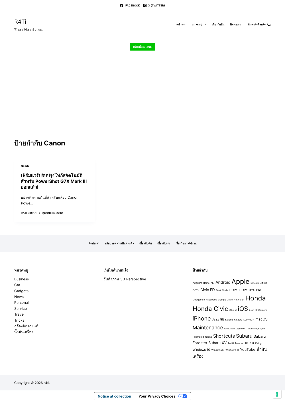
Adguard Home (201, 283)
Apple (240, 281)
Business (21, 279)
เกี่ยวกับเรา (163, 243)
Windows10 (217, 350)
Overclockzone (256, 328)
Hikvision (239, 299)
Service (20, 308)
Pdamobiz (198, 336)
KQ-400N (248, 319)
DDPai (233, 290)
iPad (251, 310)
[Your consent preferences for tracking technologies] (277, 394)
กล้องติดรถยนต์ (26, 326)
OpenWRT (241, 328)
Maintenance (208, 327)
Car (17, 285)
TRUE (248, 343)
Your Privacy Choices (156, 396)
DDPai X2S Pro (250, 290)
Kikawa (238, 319)
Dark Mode (222, 290)
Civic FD (207, 290)
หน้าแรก (181, 24)
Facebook (211, 299)
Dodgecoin (199, 299)
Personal (21, 302)
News (25, 165)
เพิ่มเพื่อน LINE (142, 47)
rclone (208, 336)
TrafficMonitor (236, 343)
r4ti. (47, 383)
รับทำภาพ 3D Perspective (125, 279)
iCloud (233, 310)
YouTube (247, 349)
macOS (261, 319)
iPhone (202, 318)
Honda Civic (210, 308)
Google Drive (225, 299)
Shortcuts (224, 336)
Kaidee (229, 319)
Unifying (257, 343)
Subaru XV (217, 343)
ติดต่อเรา (235, 24)
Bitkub (263, 283)
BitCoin (254, 283)
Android (223, 282)
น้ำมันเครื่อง (23, 332)
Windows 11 (232, 350)
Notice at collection (114, 396)
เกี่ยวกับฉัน (218, 24)
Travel (19, 314)
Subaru (244, 336)
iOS (243, 308)
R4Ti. (21, 21)
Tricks (19, 320)
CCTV (196, 290)
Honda (255, 298)
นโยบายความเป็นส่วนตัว (119, 243)
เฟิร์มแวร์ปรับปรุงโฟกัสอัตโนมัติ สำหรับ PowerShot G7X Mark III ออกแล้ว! (54, 181)
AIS (212, 283)
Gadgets (21, 291)
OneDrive (229, 328)
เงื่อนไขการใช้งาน (186, 243)
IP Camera (261, 310)
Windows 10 (201, 349)
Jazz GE (218, 319)
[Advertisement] (142, 102)
